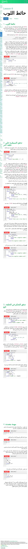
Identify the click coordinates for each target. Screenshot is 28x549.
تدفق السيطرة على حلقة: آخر (12, 143)
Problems (16, 18)
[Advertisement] (14, 119)
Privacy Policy (3, 547)
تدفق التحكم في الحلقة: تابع (14, 305)
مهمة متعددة (11, 424)
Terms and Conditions (4, 546)
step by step (13, 56)
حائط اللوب (10, 23)
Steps (11, 18)
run (6, 56)
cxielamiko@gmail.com (13, 541)
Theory (5, 18)
